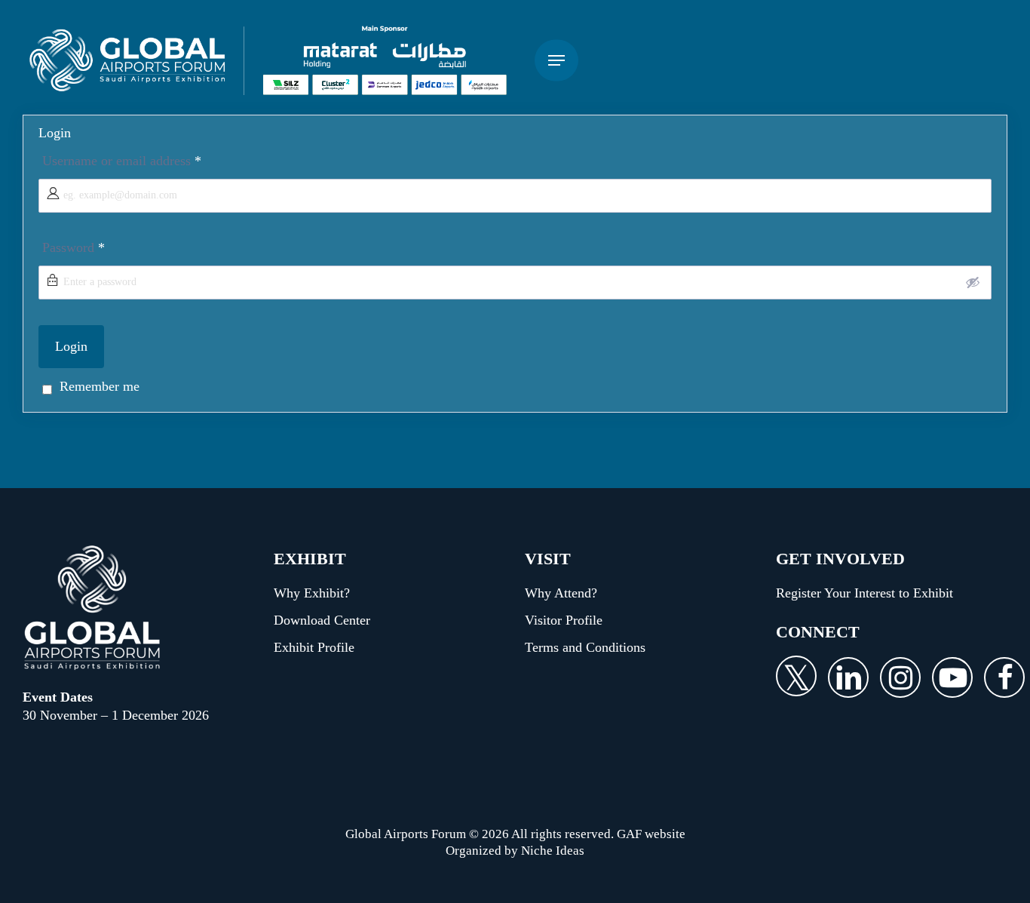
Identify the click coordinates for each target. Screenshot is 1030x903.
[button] (556, 61)
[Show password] (972, 282)
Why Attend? (561, 592)
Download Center (322, 620)
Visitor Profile (563, 620)
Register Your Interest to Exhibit (864, 592)
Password (73, 247)
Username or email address (121, 160)
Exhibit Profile (314, 647)
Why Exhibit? (312, 592)
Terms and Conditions (585, 647)
